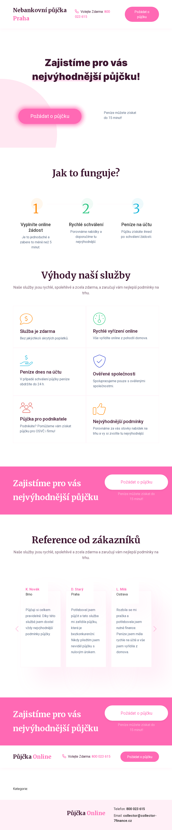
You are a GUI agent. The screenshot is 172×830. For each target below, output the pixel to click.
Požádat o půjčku (141, 14)
